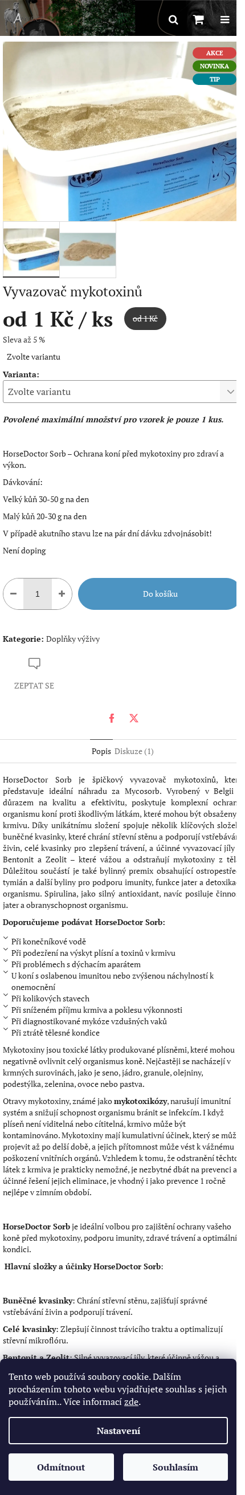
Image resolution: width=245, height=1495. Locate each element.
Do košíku (160, 593)
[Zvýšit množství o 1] (62, 594)
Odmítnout (61, 1467)
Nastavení (118, 1430)
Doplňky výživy (73, 638)
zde (131, 1401)
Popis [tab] (101, 751)
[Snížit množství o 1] (13, 594)
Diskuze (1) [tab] (134, 751)
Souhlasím (175, 1467)
